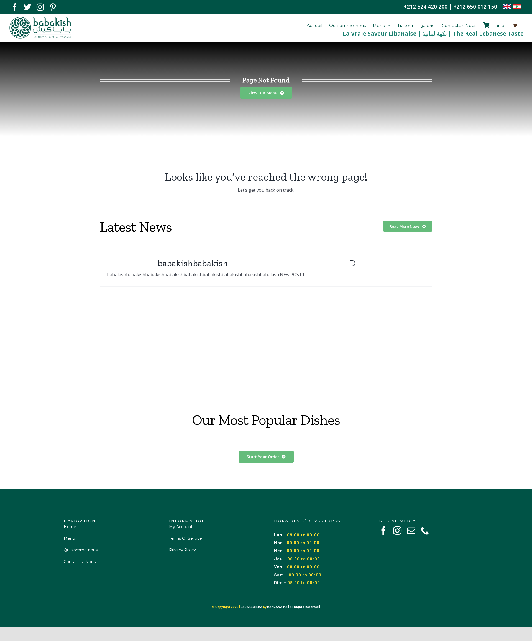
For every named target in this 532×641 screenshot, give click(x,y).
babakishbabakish (193, 263)
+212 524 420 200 (425, 6)
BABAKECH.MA (251, 607)
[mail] (411, 530)
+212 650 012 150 (475, 6)
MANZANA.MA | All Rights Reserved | (293, 607)
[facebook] (383, 530)
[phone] (425, 530)
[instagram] (397, 530)
